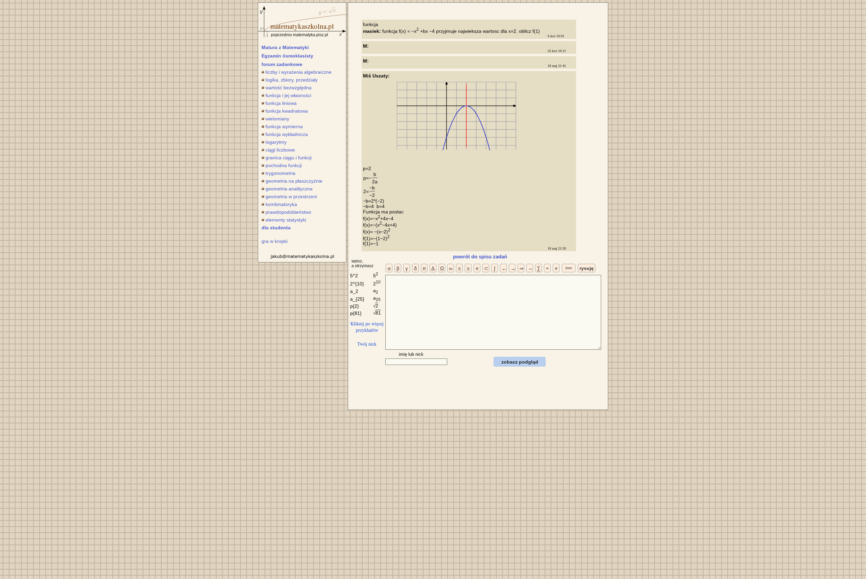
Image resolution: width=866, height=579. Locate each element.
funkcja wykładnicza (287, 134)
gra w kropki (274, 241)
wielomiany (277, 118)
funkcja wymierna (284, 126)
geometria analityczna (289, 188)
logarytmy (276, 142)
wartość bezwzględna (289, 87)
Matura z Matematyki (285, 47)
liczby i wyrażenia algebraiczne (299, 72)
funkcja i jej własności (288, 95)
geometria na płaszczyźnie (294, 181)
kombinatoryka (281, 204)
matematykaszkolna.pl (302, 26)
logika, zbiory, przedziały (292, 80)
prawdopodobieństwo (288, 212)
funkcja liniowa (281, 103)
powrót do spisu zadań (480, 256)
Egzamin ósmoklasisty (287, 56)
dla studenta (276, 227)
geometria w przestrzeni (291, 196)
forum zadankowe (281, 64)
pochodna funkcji (284, 165)
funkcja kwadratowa (287, 111)
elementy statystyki (286, 220)
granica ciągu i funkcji (289, 157)
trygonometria (280, 173)
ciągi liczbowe (280, 150)
